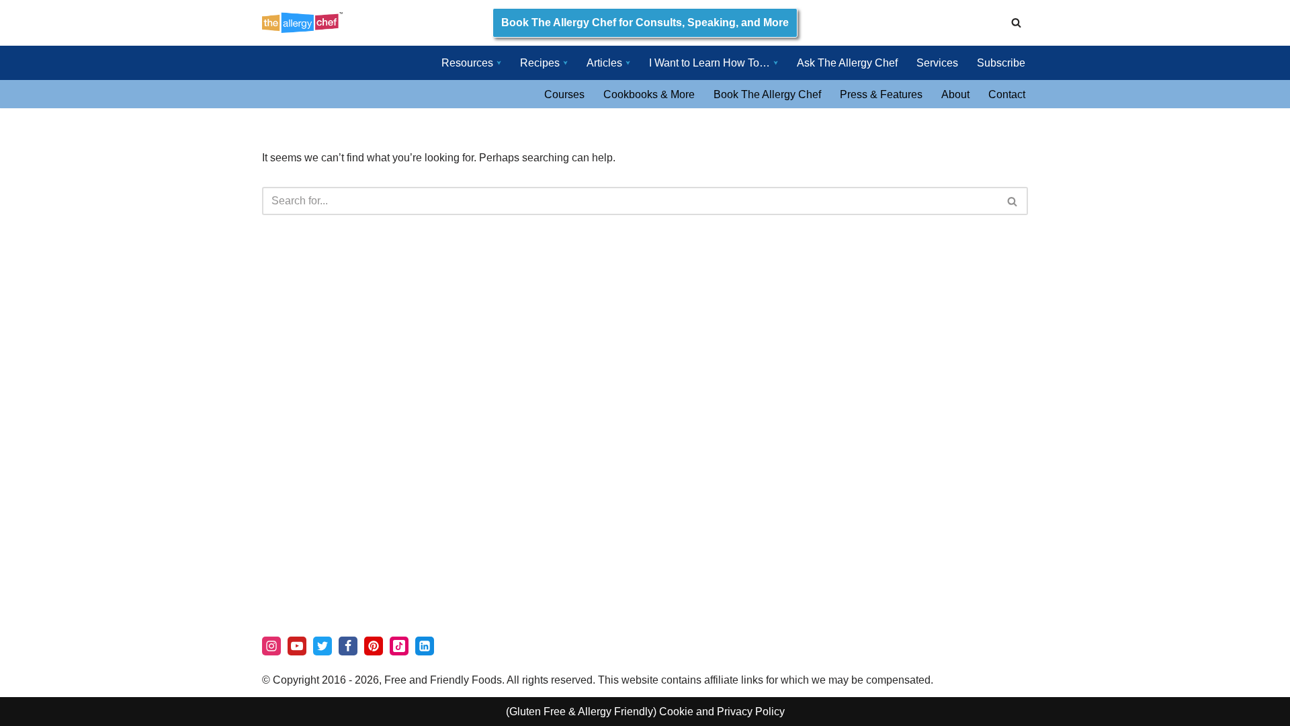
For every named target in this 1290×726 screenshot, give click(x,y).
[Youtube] (297, 646)
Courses (564, 94)
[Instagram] (271, 646)
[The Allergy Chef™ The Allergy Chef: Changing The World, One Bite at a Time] (302, 22)
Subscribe (1001, 63)
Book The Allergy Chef (767, 94)
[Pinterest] (373, 646)
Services (937, 63)
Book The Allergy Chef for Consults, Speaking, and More (645, 22)
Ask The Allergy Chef (847, 63)
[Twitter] (322, 646)
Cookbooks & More (649, 94)
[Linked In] (424, 646)
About (955, 94)
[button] (499, 63)
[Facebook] (348, 646)
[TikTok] (399, 646)
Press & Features (881, 94)
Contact (1006, 94)
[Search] (1016, 22)
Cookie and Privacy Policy (722, 711)
